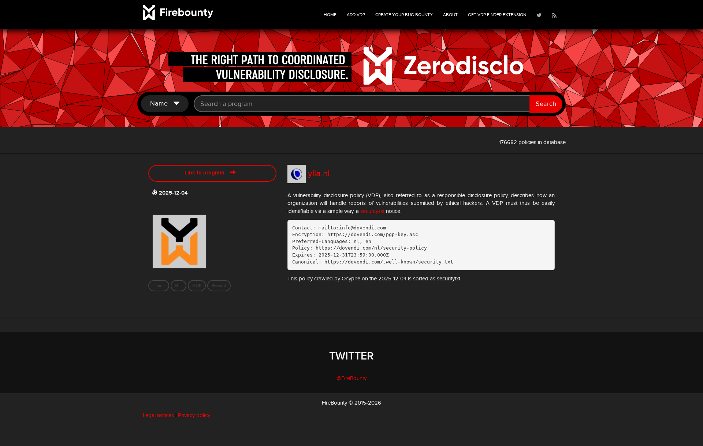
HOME (330, 14)
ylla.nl (319, 174)
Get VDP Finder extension (497, 14)
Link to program (207, 173)
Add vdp (356, 14)
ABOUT (450, 14)
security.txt (372, 211)
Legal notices (158, 415)
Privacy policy (194, 415)
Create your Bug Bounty (404, 14)
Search (546, 104)
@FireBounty (352, 378)
